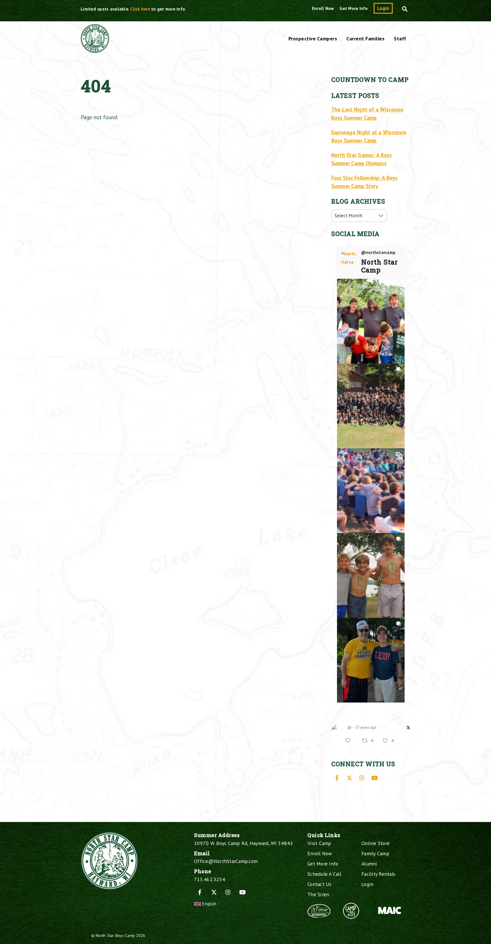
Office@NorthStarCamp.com (226, 861)
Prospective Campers (312, 38)
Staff (400, 38)
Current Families (365, 38)
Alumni (369, 863)
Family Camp (375, 853)
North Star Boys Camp (115, 935)
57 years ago (365, 727)
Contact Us (319, 884)
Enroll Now (323, 8)
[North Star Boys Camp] (95, 49)
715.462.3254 (209, 879)
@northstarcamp (378, 252)
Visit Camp (319, 843)
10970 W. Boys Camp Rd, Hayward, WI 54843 (243, 843)
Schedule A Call (324, 874)
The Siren (318, 894)
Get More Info (354, 8)
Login (383, 8)
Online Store (375, 843)
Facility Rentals (378, 874)
